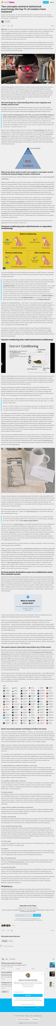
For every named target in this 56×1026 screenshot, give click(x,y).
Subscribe (28, 995)
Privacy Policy (39, 1000)
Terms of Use (35, 998)
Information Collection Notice (27, 1000)
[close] (42, 974)
